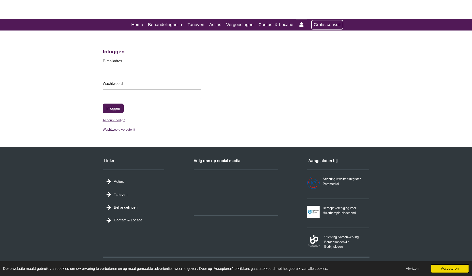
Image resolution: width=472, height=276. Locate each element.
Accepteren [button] (450, 268)
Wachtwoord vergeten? (119, 129)
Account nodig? (114, 120)
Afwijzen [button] (412, 268)
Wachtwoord (113, 83)
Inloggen (113, 108)
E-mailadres (112, 61)
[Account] (301, 25)
